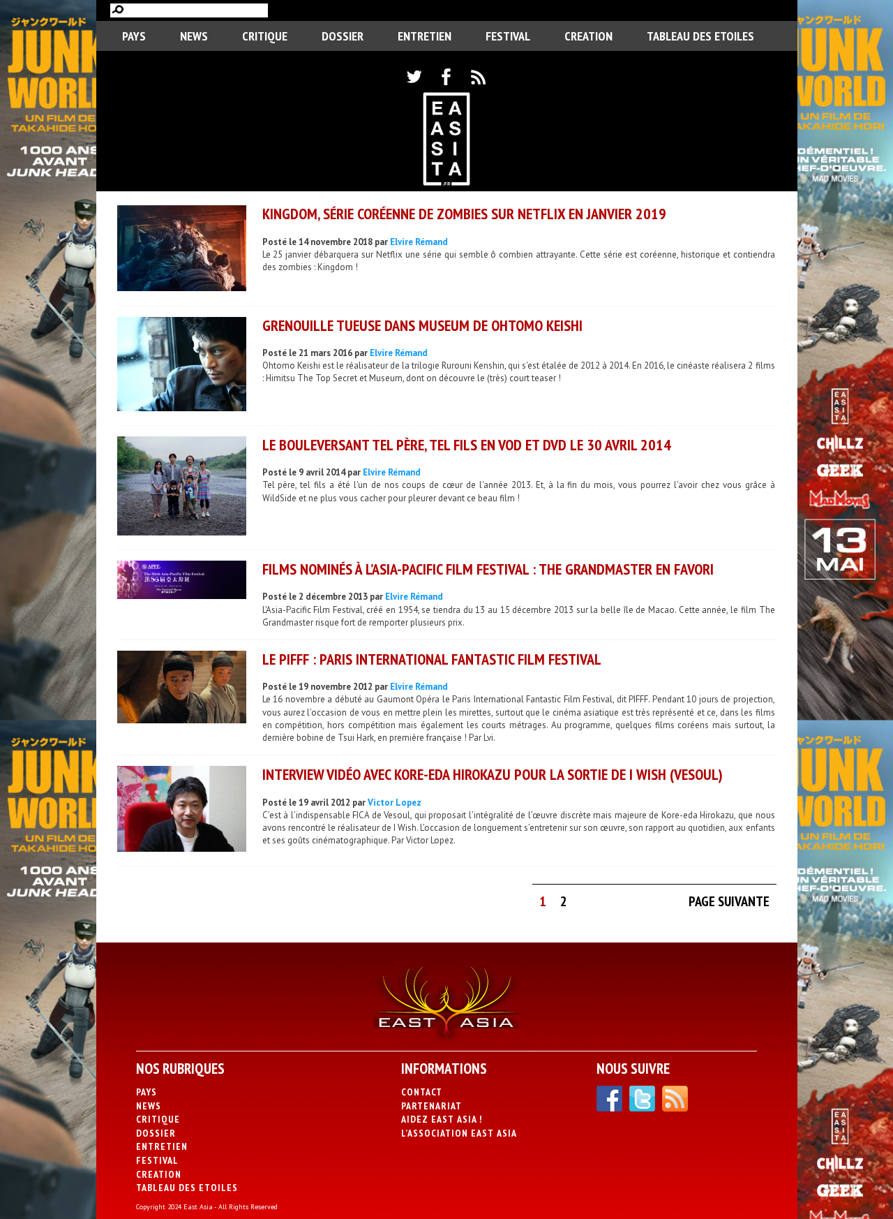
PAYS (134, 36)
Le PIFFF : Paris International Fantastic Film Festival (431, 659)
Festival (508, 36)
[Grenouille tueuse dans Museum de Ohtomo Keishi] (181, 366)
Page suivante (729, 901)
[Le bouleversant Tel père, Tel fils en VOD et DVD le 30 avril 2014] (181, 487)
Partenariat (431, 1106)
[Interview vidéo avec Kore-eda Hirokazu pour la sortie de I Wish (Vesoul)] (181, 810)
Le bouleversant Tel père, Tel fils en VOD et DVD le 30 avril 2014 (466, 445)
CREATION (588, 36)
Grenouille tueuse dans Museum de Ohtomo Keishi (422, 325)
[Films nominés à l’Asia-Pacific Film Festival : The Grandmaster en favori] (181, 582)
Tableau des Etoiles (700, 36)
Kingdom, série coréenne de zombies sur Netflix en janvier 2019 (464, 213)
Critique (264, 36)
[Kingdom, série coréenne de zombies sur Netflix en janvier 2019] (181, 250)
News (194, 36)
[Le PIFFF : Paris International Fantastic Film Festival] (181, 689)
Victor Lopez (394, 802)
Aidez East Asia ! (441, 1119)
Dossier (342, 36)
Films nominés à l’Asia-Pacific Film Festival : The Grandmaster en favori (488, 569)
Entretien (424, 36)
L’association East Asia (459, 1133)
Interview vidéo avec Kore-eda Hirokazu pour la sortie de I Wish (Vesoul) (492, 774)
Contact (421, 1092)
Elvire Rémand (419, 242)
